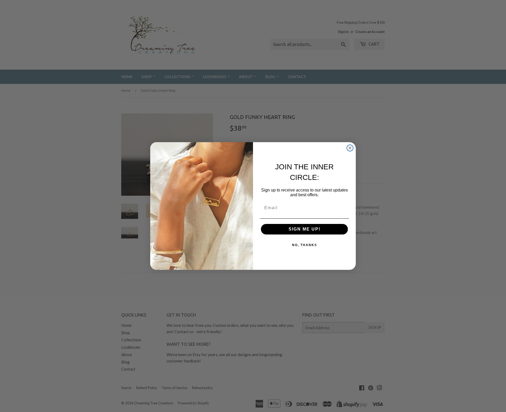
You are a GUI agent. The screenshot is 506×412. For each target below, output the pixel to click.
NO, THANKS (304, 245)
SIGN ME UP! (304, 229)
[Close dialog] (350, 148)
